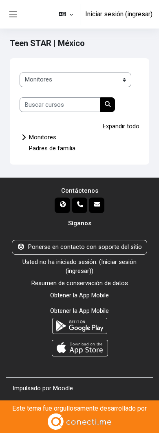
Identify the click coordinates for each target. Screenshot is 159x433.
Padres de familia (52, 148)
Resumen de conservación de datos (79, 283)
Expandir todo (121, 126)
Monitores (42, 137)
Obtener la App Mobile (79, 295)
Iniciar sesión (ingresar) (118, 14)
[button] (65, 14)
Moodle (63, 388)
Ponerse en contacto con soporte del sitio (85, 247)
